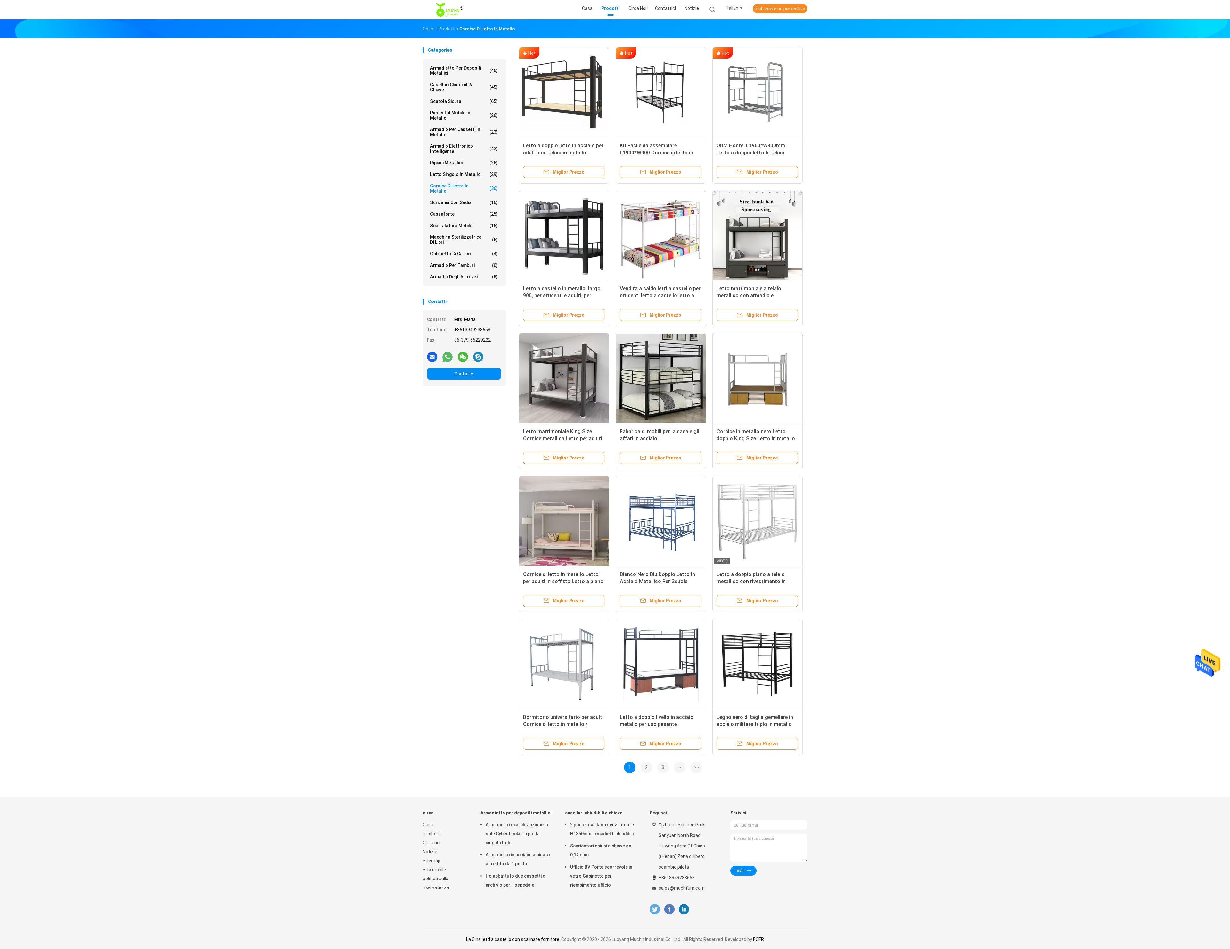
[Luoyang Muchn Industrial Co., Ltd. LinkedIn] (684, 909)
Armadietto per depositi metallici (464, 70)
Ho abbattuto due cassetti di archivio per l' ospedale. (516, 880)
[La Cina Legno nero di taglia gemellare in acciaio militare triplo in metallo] (757, 664)
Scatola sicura (464, 101)
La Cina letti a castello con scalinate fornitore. (513, 939)
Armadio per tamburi (464, 265)
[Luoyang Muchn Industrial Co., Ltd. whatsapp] (447, 356)
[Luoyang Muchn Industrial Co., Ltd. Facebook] (669, 909)
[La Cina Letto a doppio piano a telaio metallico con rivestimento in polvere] (757, 521)
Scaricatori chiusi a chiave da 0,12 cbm (600, 850)
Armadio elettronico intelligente (464, 149)
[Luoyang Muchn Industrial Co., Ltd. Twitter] (655, 909)
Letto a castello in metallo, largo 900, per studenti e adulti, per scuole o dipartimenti (562, 295)
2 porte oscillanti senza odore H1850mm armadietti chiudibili (602, 829)
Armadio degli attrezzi (464, 276)
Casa (428, 824)
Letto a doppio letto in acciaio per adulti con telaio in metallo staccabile (563, 153)
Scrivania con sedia (464, 202)
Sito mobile (434, 869)
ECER (758, 939)
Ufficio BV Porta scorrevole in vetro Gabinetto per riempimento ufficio (601, 875)
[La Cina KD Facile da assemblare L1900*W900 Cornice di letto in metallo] (661, 92)
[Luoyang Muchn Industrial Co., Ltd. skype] (478, 356)
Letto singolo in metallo (464, 174)
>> (696, 767)
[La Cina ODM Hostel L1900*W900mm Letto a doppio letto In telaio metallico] (757, 92)
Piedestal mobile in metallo (464, 115)
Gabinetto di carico (464, 253)
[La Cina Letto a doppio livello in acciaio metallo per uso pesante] (661, 664)
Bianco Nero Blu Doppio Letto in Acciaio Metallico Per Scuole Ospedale (657, 581)
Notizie (430, 851)
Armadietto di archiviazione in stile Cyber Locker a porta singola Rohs (517, 833)
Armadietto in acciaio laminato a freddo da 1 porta (518, 859)
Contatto (464, 373)
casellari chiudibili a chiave (464, 87)
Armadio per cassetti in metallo (464, 132)
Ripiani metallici (464, 162)
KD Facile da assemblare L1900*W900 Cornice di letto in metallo (656, 153)
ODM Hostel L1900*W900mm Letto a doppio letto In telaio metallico (751, 153)
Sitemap (431, 860)
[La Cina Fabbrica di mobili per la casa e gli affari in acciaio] (661, 378)
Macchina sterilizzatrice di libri (464, 240)
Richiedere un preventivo (780, 8)
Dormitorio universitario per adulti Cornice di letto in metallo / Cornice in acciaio (563, 724)
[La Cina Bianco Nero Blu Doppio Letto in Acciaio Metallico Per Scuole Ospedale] (661, 521)
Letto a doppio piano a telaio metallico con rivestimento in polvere (751, 581)
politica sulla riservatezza (436, 883)
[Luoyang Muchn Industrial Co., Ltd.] (451, 9)
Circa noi (431, 842)
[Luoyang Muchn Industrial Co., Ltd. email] (432, 356)
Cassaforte (464, 214)
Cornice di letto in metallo (464, 188)
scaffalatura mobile (464, 225)
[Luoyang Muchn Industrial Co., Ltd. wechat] (463, 356)
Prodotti (431, 833)
